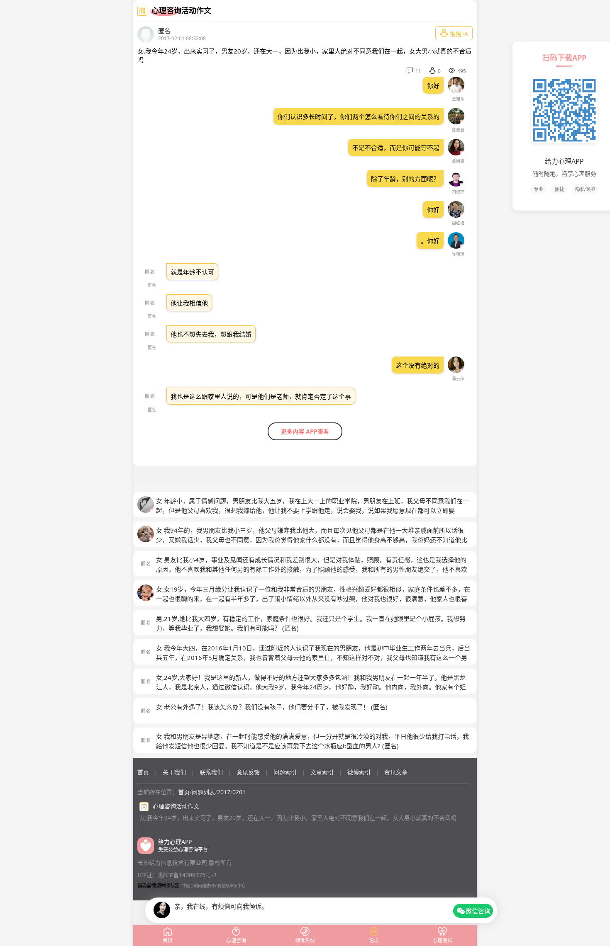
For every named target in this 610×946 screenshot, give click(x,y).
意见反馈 (248, 772)
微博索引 (359, 772)
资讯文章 (395, 772)
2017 (223, 792)
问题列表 (203, 792)
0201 (239, 792)
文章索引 (322, 772)
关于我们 (174, 772)
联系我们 (211, 772)
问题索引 (285, 772)
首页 (143, 772)
